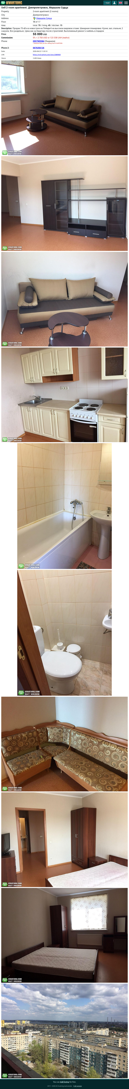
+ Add (107, 3)
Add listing (64, 1082)
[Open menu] (126, 3)
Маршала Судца (44, 18)
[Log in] (114, 3)
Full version (77, 1086)
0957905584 (38, 41)
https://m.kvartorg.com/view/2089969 (47, 54)
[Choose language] (120, 3)
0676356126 (38, 47)
